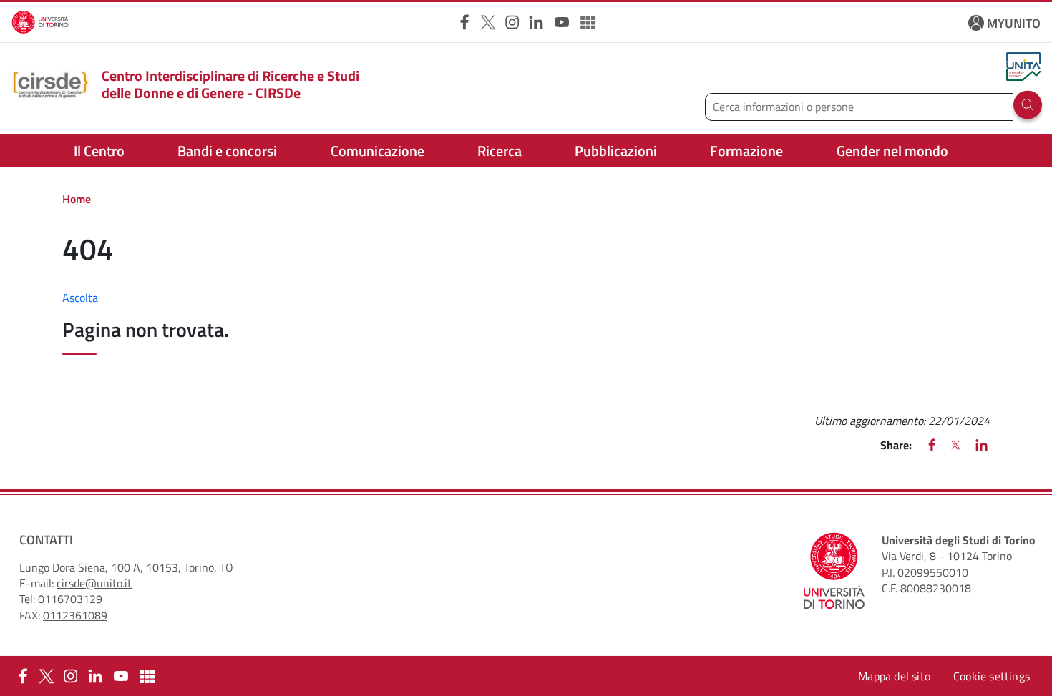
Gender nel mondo (892, 150)
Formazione (746, 150)
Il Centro (99, 150)
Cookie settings (991, 676)
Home (76, 198)
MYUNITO (1014, 23)
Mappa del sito (894, 676)
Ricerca (499, 150)
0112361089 (75, 615)
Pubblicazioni (616, 150)
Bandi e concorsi (227, 150)
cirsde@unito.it (94, 583)
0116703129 (70, 598)
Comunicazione (377, 150)
